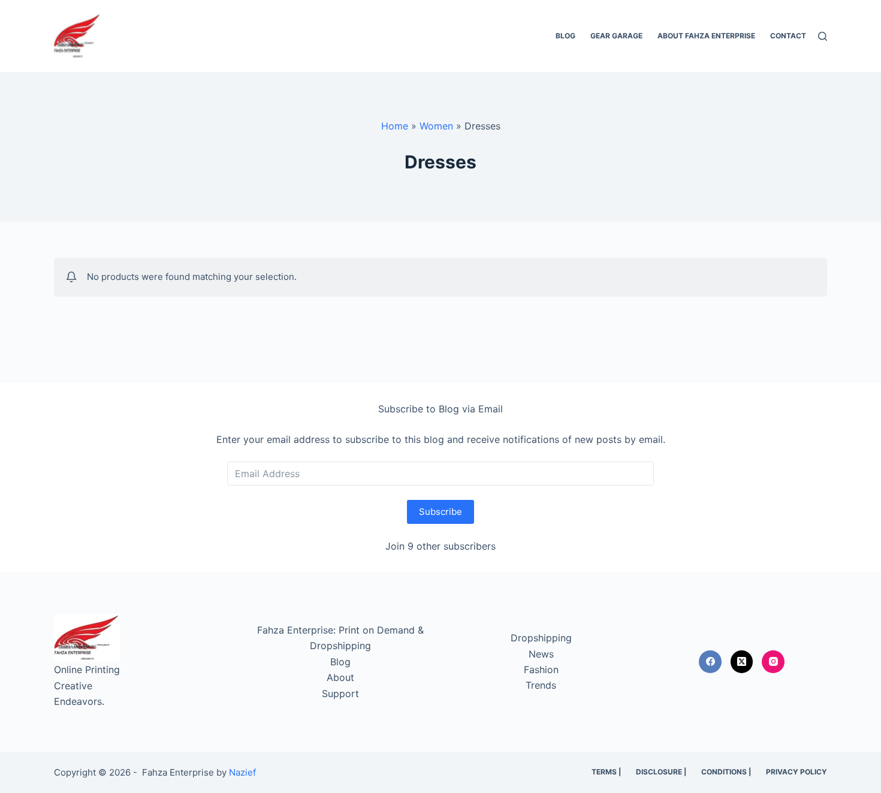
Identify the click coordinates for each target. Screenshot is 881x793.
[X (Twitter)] (742, 661)
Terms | (606, 771)
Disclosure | (661, 771)
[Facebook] (710, 661)
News (541, 654)
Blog (565, 35)
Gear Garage (616, 35)
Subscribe (440, 511)
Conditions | (726, 771)
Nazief (242, 772)
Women (436, 126)
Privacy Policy (796, 771)
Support (340, 693)
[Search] (822, 36)
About (340, 677)
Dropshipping (541, 638)
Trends (541, 685)
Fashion (541, 670)
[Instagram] (773, 661)
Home (394, 126)
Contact (788, 35)
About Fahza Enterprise (706, 35)
